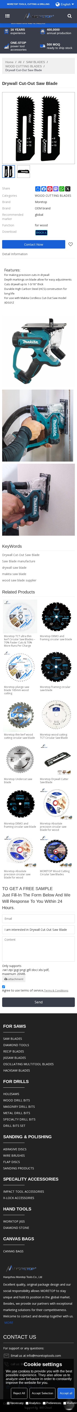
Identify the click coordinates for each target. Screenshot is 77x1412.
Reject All (19, 1393)
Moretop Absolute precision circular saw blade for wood (53, 827)
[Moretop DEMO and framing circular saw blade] (56, 616)
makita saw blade (14, 574)
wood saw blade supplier (19, 580)
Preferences (53, 1403)
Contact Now (33, 244)
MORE (8, 1323)
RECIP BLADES (13, 1051)
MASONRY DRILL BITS (19, 1107)
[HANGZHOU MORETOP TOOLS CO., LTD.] (38, 16)
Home (9, 62)
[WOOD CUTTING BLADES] (41, 232)
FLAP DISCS (11, 1162)
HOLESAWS (11, 1094)
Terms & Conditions (56, 990)
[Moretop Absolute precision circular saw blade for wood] (56, 804)
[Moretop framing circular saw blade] (56, 667)
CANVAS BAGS (13, 1251)
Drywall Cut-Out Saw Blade (21, 555)
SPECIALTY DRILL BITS (19, 1119)
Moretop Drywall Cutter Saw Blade (54, 780)
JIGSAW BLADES (14, 1058)
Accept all (66, 1393)
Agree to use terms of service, (35, 990)
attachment (15, 979)
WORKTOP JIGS (14, 1221)
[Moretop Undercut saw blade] (20, 759)
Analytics (35, 1403)
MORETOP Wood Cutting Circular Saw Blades (55, 872)
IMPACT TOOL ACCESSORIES (23, 1191)
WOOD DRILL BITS (16, 1100)
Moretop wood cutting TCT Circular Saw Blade (54, 736)
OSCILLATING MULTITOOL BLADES (28, 1064)
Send (39, 1002)
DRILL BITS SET (14, 1126)
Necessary (17, 1403)
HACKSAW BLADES (16, 1070)
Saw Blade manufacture (18, 561)
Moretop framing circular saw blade (55, 688)
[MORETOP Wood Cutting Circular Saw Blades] (56, 851)
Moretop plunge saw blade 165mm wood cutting (16, 690)
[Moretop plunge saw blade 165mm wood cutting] (20, 667)
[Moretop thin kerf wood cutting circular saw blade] (20, 715)
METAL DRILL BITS (16, 1113)
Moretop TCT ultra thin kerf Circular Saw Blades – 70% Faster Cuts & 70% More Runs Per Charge (19, 640)
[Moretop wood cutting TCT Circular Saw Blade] (56, 715)
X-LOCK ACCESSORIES (18, 1198)
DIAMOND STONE (16, 1228)
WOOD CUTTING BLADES (23, 66)
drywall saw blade (14, 568)
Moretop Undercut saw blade (18, 780)
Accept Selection (42, 1393)
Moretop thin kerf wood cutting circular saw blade (19, 736)
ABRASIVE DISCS (15, 1149)
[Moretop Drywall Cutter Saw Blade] (56, 759)
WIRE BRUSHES (14, 1155)
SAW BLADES (35, 62)
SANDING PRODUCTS (18, 1168)
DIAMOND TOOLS (16, 1045)
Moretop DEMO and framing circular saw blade (56, 637)
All (19, 62)
